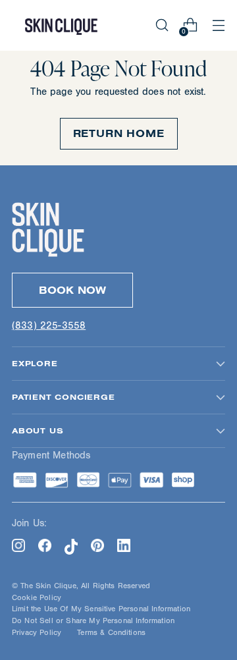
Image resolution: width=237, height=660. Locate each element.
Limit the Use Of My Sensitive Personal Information (101, 609)
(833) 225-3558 (49, 325)
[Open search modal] (161, 25)
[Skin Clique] (61, 25)
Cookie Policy (36, 597)
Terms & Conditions (111, 632)
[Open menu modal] (218, 25)
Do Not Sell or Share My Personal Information (93, 621)
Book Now (72, 290)
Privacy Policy (36, 632)
